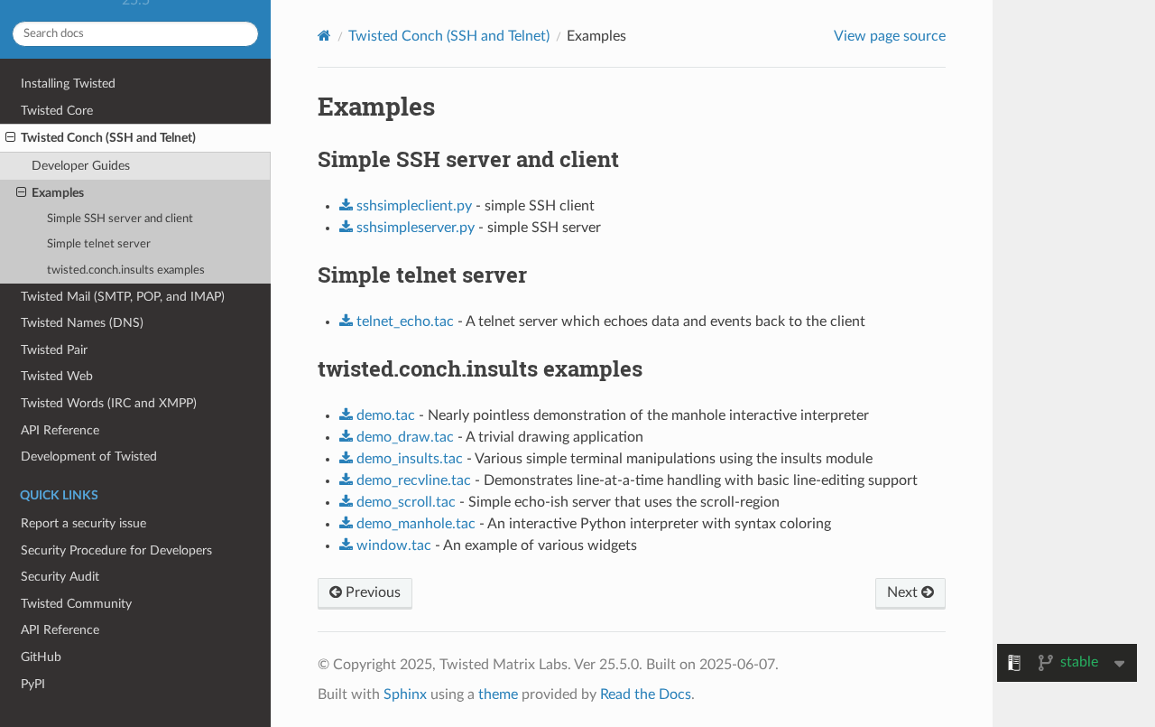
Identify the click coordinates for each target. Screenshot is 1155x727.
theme (498, 694)
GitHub (41, 657)
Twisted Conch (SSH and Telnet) (108, 137)
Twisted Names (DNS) (82, 323)
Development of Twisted (89, 456)
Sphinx (405, 694)
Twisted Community (76, 603)
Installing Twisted (68, 83)
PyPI (33, 684)
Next (904, 592)
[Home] (324, 35)
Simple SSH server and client (120, 219)
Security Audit (60, 576)
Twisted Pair (54, 350)
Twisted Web (57, 376)
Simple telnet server (99, 244)
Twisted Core (57, 110)
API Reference (60, 430)
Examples (58, 193)
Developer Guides (81, 165)
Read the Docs (645, 694)
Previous (371, 592)
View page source (890, 36)
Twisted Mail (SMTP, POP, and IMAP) (123, 296)
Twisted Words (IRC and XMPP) (109, 403)
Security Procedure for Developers (116, 550)
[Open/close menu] (10, 138)
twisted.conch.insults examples (126, 270)
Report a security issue (83, 523)
